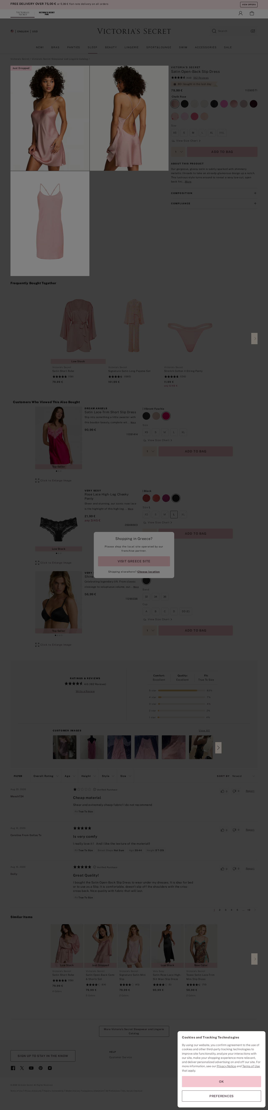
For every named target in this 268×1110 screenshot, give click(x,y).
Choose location (148, 571)
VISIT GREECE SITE (134, 561)
